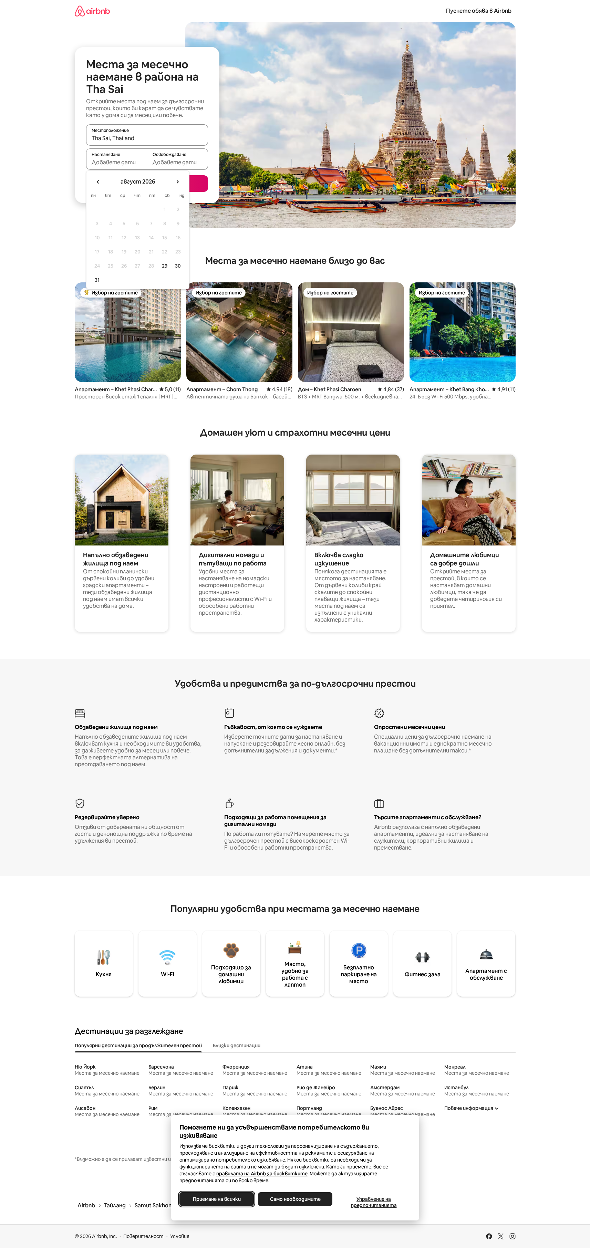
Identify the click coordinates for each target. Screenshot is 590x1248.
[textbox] (117, 162)
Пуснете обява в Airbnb (478, 10)
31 (97, 280)
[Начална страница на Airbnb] (92, 11)
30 (178, 266)
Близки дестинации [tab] (236, 1045)
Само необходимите (295, 1199)
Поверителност (143, 1236)
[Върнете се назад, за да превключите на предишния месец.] (98, 182)
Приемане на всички (216, 1199)
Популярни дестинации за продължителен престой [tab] (138, 1045)
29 (164, 266)
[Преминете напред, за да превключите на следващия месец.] (177, 182)
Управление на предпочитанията (373, 1202)
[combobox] (147, 138)
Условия (179, 1236)
